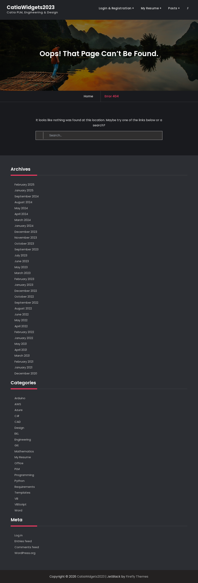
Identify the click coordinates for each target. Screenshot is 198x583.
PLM (17, 469)
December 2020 (26, 373)
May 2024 (21, 208)
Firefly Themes (137, 576)
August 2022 (23, 308)
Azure (19, 410)
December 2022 (26, 291)
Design (19, 428)
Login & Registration (115, 8)
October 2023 (24, 243)
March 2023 (23, 273)
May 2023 (21, 267)
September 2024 (27, 196)
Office (19, 463)
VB (16, 499)
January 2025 (24, 190)
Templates (22, 493)
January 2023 (24, 285)
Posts (172, 8)
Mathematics (24, 451)
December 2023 (26, 232)
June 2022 (22, 314)
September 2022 (26, 302)
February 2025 (24, 184)
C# (17, 416)
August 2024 (23, 202)
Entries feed (23, 541)
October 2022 (24, 296)
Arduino (20, 398)
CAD (18, 422)
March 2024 (23, 220)
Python (20, 481)
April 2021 (21, 350)
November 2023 (26, 237)
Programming (24, 475)
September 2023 (26, 249)
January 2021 (23, 367)
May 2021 (21, 344)
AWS (18, 404)
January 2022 (24, 338)
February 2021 (24, 362)
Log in (19, 535)
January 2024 (24, 226)
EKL (17, 433)
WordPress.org (25, 553)
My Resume (150, 8)
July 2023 (21, 255)
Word (18, 510)
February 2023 (24, 279)
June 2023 (22, 261)
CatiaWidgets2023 (31, 7)
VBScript (20, 504)
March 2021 (22, 356)
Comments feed (27, 547)
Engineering (23, 439)
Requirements (25, 487)
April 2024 (21, 214)
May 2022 (21, 320)
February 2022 (24, 332)
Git (17, 445)
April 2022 (21, 326)
